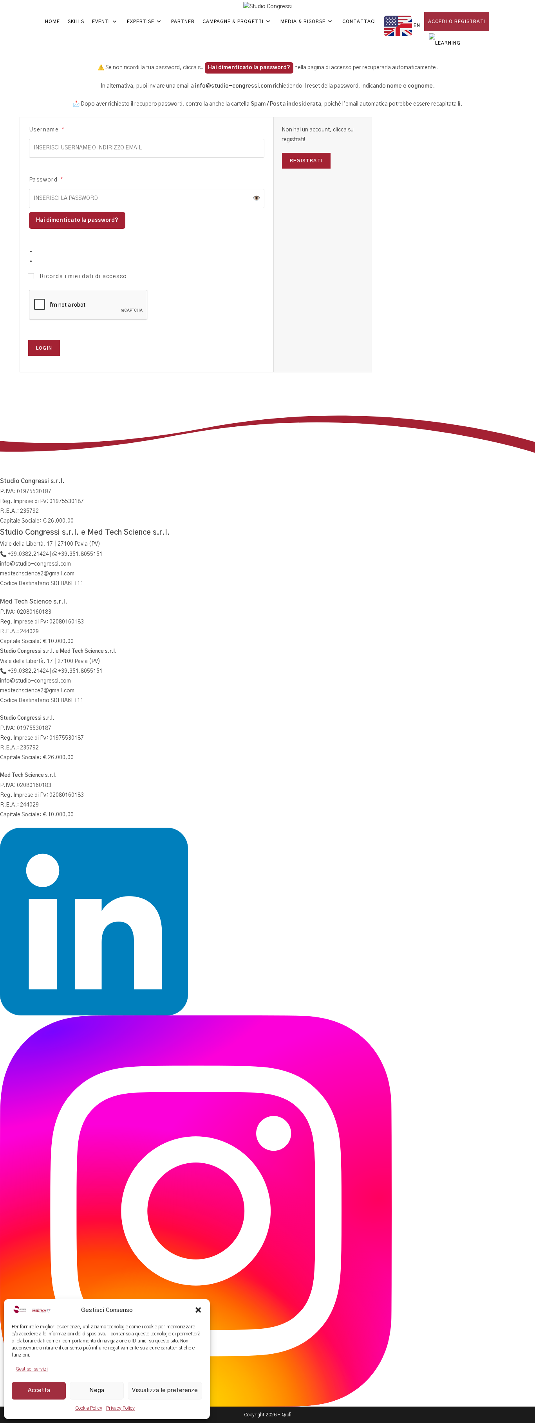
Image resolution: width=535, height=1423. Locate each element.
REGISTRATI (306, 160)
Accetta (39, 1390)
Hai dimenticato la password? (249, 67)
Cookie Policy (88, 1408)
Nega (96, 1390)
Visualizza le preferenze (165, 1390)
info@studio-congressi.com (233, 86)
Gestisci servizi (32, 1369)
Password (46, 180)
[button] (198, 1310)
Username (46, 130)
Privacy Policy (120, 1408)
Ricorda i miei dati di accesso (82, 276)
